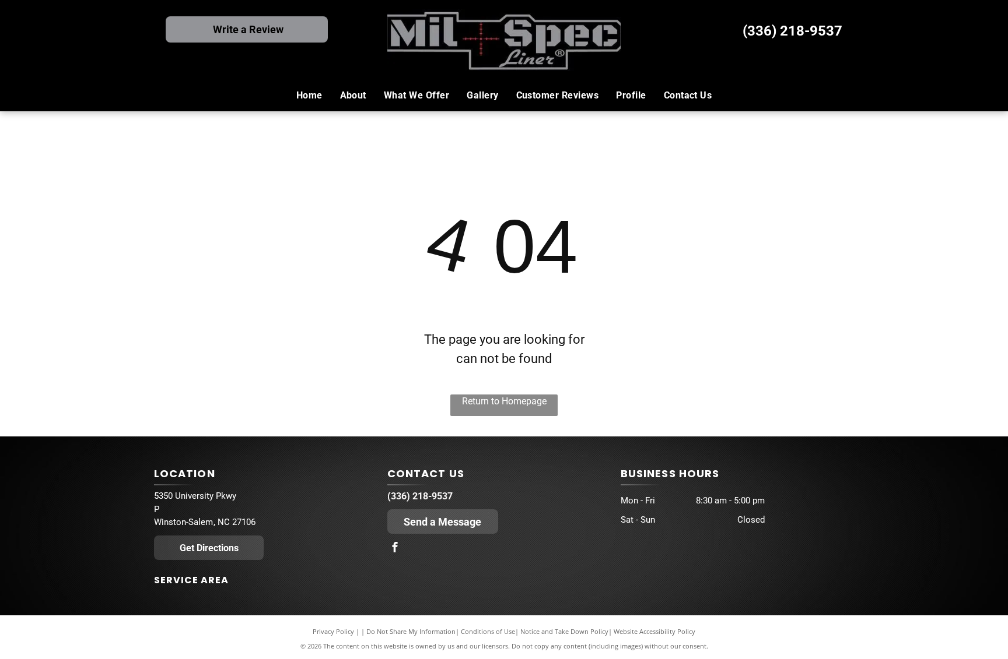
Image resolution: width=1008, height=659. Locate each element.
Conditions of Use (488, 631)
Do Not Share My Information (411, 631)
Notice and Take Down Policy (564, 631)
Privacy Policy (333, 631)
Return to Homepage (504, 401)
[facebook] (394, 549)
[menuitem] (309, 95)
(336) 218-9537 (792, 31)
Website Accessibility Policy (654, 631)
